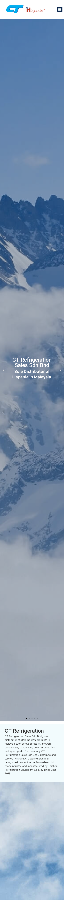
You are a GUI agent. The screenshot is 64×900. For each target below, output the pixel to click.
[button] (59, 9)
